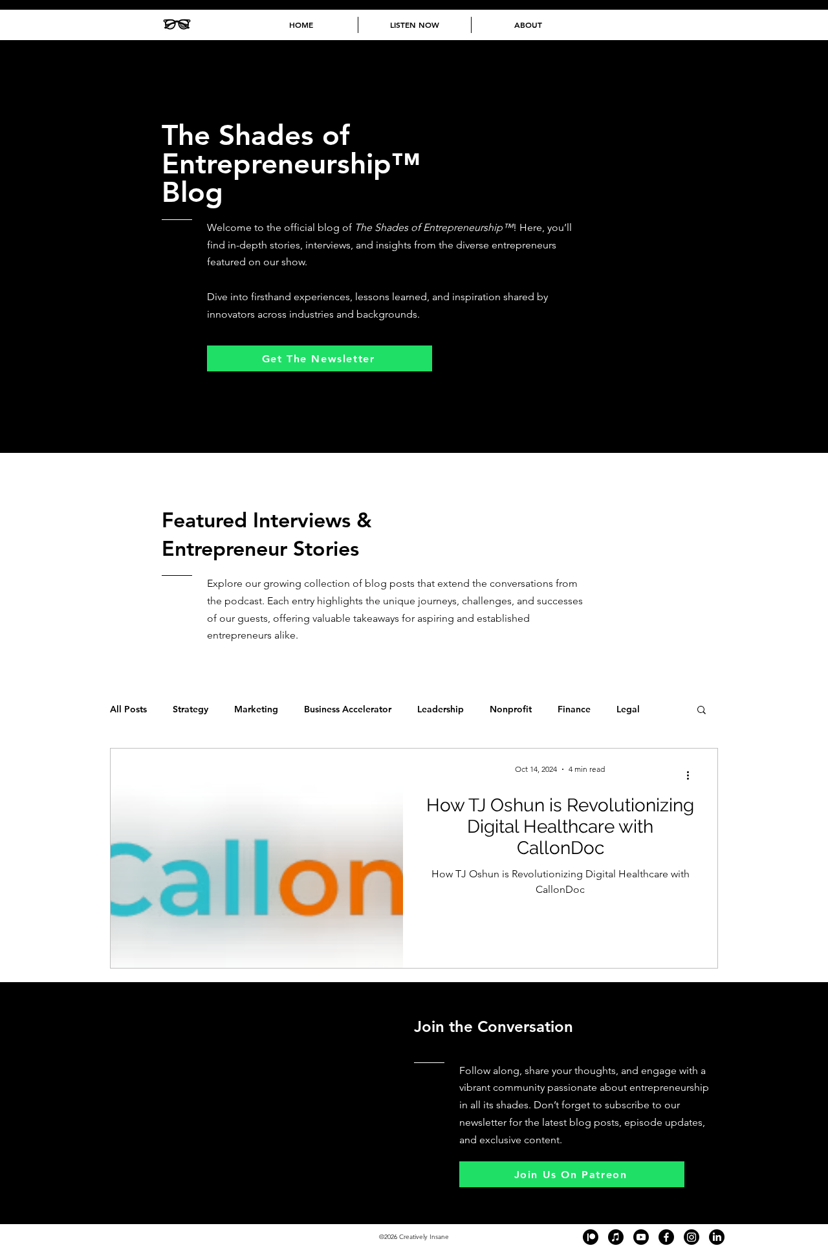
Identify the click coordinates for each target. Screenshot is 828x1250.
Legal (628, 709)
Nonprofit (511, 709)
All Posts (128, 709)
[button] (701, 711)
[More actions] (692, 775)
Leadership (440, 709)
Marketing (256, 709)
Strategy (190, 709)
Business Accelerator (347, 709)
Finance (574, 709)
